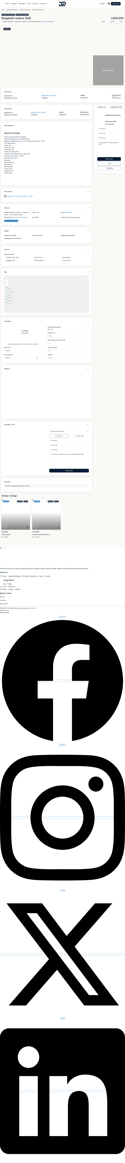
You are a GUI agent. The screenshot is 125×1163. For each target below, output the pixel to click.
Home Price (7, 347)
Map (5, 272)
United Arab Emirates (20, 217)
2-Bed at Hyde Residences (41, 534)
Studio (15, 10)
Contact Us (42, 4)
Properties (14, 4)
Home (3, 10)
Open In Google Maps (11, 221)
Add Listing (115, 4)
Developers (22, 4)
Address (7, 208)
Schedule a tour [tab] (116, 107)
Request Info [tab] (102, 107)
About (7, 4)
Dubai (43, 21)
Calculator (7, 321)
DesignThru (33, 608)
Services (35, 4)
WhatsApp (110, 168)
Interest (50, 355)
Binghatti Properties (113, 115)
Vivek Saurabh (110, 121)
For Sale (21, 10)
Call (110, 163)
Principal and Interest (54, 327)
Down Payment (8, 355)
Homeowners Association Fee (56, 340)
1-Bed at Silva (5, 534)
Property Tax (51, 333)
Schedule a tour (9, 425)
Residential (27, 10)
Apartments (10, 10)
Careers (102, 4)
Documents (8, 191)
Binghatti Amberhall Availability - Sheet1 (20, 196)
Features (7, 249)
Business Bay (50, 21)
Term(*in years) (52, 347)
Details (6, 231)
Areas (29, 4)
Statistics (7, 369)
